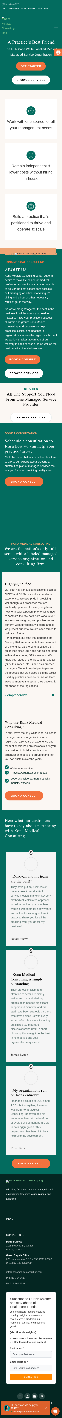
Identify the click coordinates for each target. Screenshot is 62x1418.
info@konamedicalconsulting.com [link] (25, 8)
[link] (58, 52)
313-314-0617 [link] (17, 1278)
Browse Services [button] (31, 417)
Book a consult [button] (24, 481)
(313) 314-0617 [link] (10, 4)
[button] (56, 26)
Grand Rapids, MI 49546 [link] (19, 1263)
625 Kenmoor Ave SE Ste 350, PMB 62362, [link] (29, 1259)
